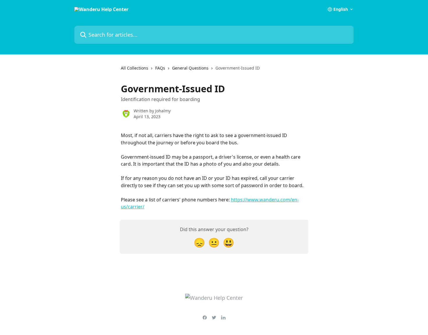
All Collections (134, 68)
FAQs (160, 68)
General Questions (190, 68)
